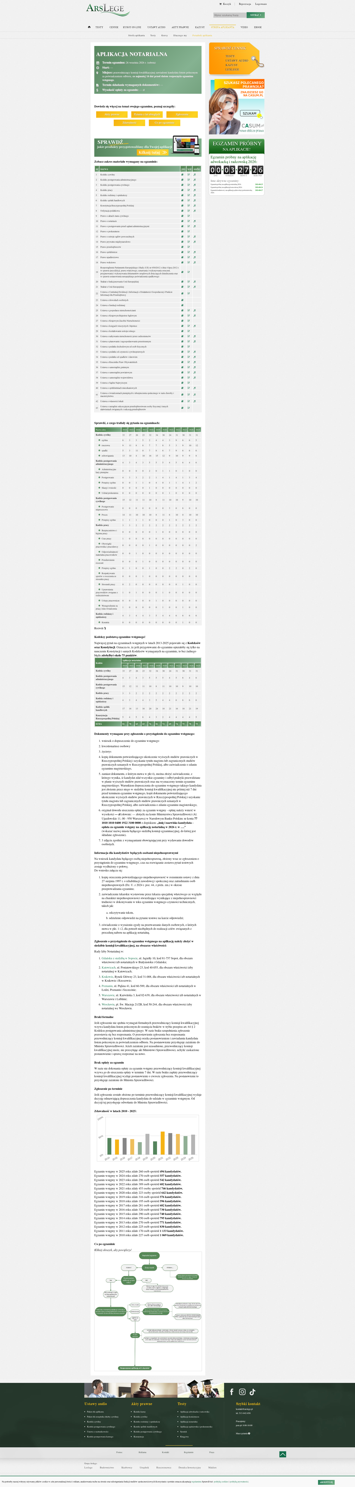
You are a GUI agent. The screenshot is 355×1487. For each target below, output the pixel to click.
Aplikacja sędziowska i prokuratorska (196, 1426)
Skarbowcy (126, 1467)
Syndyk (183, 1431)
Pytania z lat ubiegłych (147, 114)
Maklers (212, 1467)
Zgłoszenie (182, 114)
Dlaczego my (180, 35)
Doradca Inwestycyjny (190, 1467)
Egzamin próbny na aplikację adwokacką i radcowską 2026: (234, 159)
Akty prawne (180, 27)
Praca (211, 1452)
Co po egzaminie (164, 122)
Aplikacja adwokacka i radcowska (194, 1411)
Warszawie (108, 995)
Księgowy (184, 1436)
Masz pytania (242, 1433)
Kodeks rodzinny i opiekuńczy (147, 1421)
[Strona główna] (89, 28)
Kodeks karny (140, 1411)
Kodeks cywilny (94, 1421)
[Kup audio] (194, 174)
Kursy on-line (132, 27)
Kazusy (200, 27)
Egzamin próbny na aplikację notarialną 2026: (226, 184)
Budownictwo (107, 1467)
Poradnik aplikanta (202, 35)
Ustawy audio (156, 27)
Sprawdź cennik (230, 48)
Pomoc (119, 1452)
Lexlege (88, 1467)
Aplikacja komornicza (189, 1416)
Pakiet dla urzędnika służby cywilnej (102, 1416)
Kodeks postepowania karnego (100, 1436)
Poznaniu (107, 986)
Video (244, 27)
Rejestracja (245, 4)
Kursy (164, 35)
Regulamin (188, 1452)
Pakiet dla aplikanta (95, 1411)
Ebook (258, 27)
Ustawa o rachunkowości (97, 1431)
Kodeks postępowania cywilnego (101, 1426)
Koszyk (226, 4)
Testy (99, 27)
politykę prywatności (239, 1481)
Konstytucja (139, 1436)
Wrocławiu (108, 1004)
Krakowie (107, 976)
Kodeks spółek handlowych (145, 1426)
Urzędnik (144, 1467)
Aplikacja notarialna (188, 1421)
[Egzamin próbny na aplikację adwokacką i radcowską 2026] (236, 147)
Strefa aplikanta (222, 27)
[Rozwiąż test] (188, 174)
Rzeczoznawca (163, 1467)
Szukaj (255, 15)
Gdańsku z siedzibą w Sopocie (120, 958)
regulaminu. (196, 1481)
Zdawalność (129, 122)
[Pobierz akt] (182, 174)
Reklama (142, 1452)
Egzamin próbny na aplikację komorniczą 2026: (226, 187)
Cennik (113, 27)
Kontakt (165, 1452)
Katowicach (109, 967)
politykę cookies (221, 1481)
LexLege (232, 69)
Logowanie (261, 4)
